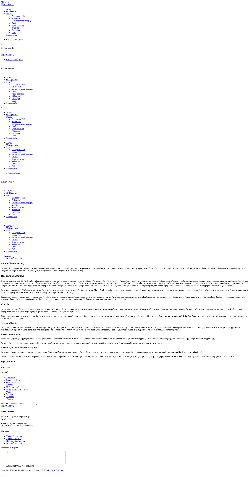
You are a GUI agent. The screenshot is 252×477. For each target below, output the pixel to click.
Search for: (5, 403)
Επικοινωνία (11, 103)
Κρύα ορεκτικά (18, 94)
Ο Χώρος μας (12, 80)
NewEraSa (48, 470)
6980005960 (28, 426)
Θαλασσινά (16, 87)
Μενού (9, 82)
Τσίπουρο (16, 98)
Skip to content (7, 2)
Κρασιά (9, 385)
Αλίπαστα (16, 96)
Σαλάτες (15, 91)
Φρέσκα (9, 399)
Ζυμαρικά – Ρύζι (18, 84)
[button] (2, 53)
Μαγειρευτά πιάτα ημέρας (22, 89)
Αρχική (9, 77)
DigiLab (59, 470)
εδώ (213, 339)
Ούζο (14, 101)
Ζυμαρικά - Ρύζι (13, 380)
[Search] (36, 404)
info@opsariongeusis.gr (17, 423)
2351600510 (16, 426)
